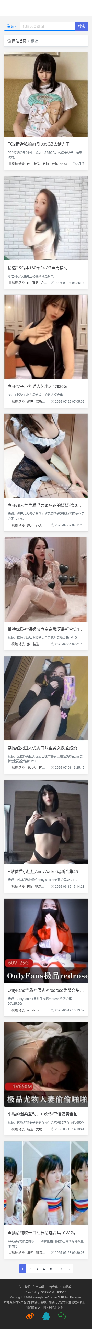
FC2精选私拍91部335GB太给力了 (39, 144)
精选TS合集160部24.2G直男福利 (38, 267)
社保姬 (46, 644)
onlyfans (33, 1010)
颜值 (47, 886)
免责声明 (38, 1287)
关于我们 (24, 1287)
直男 (35, 282)
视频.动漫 (18, 163)
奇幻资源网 (47, 1292)
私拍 (46, 163)
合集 (55, 163)
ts (28, 282)
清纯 (30, 1252)
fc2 (29, 163)
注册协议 (66, 1287)
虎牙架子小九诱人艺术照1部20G (37, 386)
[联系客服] (46, 1316)
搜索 (81, 26)
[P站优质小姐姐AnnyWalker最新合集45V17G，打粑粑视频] (46, 821)
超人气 (40, 525)
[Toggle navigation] (10, 8)
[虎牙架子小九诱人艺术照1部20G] (46, 336)
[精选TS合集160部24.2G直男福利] (46, 217)
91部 (63, 163)
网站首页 (19, 40)
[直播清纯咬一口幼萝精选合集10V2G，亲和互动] (46, 1182)
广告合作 (52, 1287)
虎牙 (30, 401)
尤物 (39, 1129)
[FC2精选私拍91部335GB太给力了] (46, 94)
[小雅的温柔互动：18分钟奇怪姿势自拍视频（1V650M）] (46, 1063)
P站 (29, 886)
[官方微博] (30, 1316)
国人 (42, 767)
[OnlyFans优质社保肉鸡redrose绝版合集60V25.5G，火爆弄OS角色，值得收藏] (46, 940)
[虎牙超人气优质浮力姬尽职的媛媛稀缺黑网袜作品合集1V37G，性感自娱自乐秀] (46, 455)
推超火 (31, 767)
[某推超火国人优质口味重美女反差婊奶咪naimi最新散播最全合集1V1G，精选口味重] (46, 697)
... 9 (60, 1268)
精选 (37, 163)
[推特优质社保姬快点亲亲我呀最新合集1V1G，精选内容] (46, 578)
